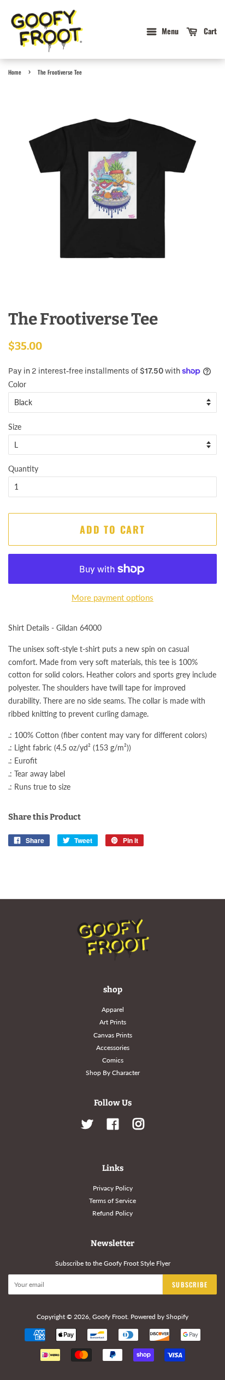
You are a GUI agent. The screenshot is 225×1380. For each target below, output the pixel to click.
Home (14, 72)
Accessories (112, 1047)
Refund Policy (112, 1213)
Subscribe (190, 1284)
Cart (209, 30)
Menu (169, 30)
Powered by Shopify (159, 1316)
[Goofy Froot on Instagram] (138, 1126)
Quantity (23, 468)
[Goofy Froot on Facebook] (112, 1126)
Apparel (113, 1009)
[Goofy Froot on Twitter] (87, 1126)
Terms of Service (112, 1200)
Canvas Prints (112, 1035)
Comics (112, 1060)
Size (14, 426)
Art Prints (112, 1022)
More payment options (112, 597)
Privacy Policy (113, 1188)
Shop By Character (113, 1072)
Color (17, 384)
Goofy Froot (109, 1316)
